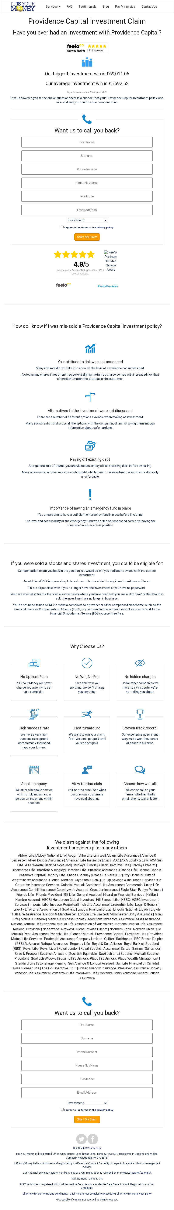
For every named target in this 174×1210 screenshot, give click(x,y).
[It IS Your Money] (22, 6)
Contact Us (149, 6)
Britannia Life (76, 870)
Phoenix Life (59, 934)
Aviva (107, 860)
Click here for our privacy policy (134, 1193)
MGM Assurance (148, 919)
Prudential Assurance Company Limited (73, 939)
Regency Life (80, 944)
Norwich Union (143, 929)
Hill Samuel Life (107, 900)
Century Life (56, 875)
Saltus (125, 949)
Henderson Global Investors (73, 900)
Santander (152, 949)
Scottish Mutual (133, 954)
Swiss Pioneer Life (25, 968)
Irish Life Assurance (94, 905)
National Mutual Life (26, 924)
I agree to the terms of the (88, 227)
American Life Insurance (83, 860)
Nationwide (50, 929)
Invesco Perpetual (64, 905)
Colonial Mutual (72, 885)
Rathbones (124, 939)
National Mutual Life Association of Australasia (78, 924)
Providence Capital (109, 934)
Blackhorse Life (23, 870)
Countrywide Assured (72, 890)
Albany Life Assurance (123, 855)
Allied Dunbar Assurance (46, 860)
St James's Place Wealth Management (129, 958)
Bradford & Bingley (51, 870)
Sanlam (137, 949)
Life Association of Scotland (54, 909)
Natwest (67, 929)
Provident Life (135, 934)
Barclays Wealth (143, 865)
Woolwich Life (86, 973)
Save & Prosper (26, 954)
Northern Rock (120, 929)
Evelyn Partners (149, 890)
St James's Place (85, 958)
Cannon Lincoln (150, 870)
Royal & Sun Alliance (107, 944)
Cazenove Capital (32, 875)
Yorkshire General (135, 973)
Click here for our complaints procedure (92, 1193)
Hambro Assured (27, 900)
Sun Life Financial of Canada (137, 963)
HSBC (125, 900)
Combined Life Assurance (105, 885)
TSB (73, 968)
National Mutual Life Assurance (138, 924)
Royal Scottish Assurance (99, 949)
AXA (116, 860)
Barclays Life (119, 865)
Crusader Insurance (104, 890)
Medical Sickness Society (67, 919)
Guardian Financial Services (124, 895)
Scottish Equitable (83, 954)
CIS (119, 875)
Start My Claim (87, 237)
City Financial (133, 875)
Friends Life (25, 895)
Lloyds (144, 909)
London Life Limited (93, 914)
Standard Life (25, 963)
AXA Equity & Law (134, 860)
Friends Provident (49, 895)
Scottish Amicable (53, 954)
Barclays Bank (97, 865)
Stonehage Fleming (51, 963)
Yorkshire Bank (110, 973)
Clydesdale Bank (87, 880)
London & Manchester (59, 914)
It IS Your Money (92, 1148)
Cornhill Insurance (42, 890)
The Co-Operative (54, 968)
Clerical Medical (61, 880)
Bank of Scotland (58, 865)
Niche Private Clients (92, 929)
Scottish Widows (43, 958)
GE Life (69, 895)
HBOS (46, 900)
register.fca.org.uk (141, 1172)
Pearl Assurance (36, 934)
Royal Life (30, 949)
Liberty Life (22, 909)
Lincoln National (125, 909)
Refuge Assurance (54, 944)
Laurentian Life (122, 905)
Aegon (72, 855)
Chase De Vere (103, 875)
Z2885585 (87, 1188)
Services (52, 6)
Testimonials (88, 6)
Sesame (64, 958)
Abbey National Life (51, 855)
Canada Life (128, 870)
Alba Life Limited (92, 855)
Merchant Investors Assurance (111, 919)
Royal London (68, 949)
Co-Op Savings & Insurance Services (128, 880)
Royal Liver (48, 949)
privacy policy (105, 227)
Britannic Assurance (102, 870)
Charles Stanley (78, 875)
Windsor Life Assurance (32, 973)
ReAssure (32, 944)
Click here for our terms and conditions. (45, 1193)
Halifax (151, 895)
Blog (106, 6)
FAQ (69, 6)
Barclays (79, 865)
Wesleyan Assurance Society (139, 968)
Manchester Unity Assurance (131, 914)
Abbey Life (26, 855)
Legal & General (146, 905)
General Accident (89, 895)
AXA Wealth (34, 865)
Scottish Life (109, 954)
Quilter (109, 939)
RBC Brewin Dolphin (148, 939)
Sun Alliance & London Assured (91, 963)
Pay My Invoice (125, 6)
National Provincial (27, 929)
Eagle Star (128, 890)
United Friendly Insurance (97, 968)
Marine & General (33, 919)
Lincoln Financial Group (94, 909)
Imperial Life (38, 905)
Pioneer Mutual (81, 934)
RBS (19, 944)
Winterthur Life (63, 973)
